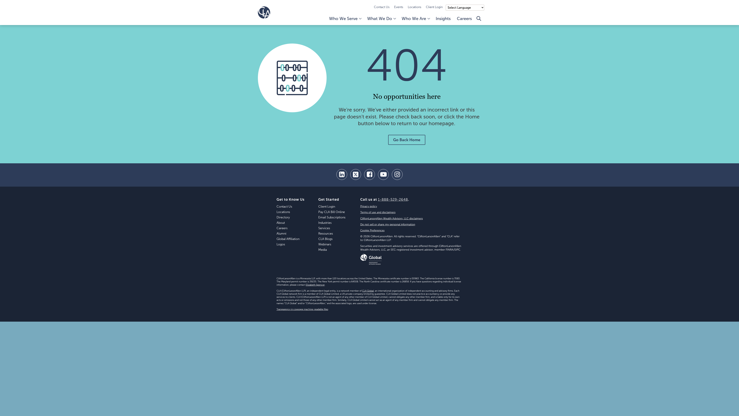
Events (398, 7)
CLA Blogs (325, 239)
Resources (325, 233)
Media (322, 249)
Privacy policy (368, 206)
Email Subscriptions (331, 217)
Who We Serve (343, 18)
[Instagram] (397, 174)
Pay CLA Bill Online (331, 212)
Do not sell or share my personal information (387, 224)
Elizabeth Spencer (315, 284)
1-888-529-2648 (393, 199)
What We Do (379, 18)
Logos (281, 244)
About (281, 222)
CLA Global (368, 290)
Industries (325, 222)
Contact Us (382, 7)
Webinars (324, 244)
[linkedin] (341, 174)
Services (324, 228)
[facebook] (369, 174)
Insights (443, 18)
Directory (283, 217)
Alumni (281, 233)
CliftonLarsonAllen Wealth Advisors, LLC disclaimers (391, 218)
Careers (464, 18)
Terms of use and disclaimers (377, 212)
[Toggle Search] (479, 20)
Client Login (434, 7)
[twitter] (355, 174)
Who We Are (414, 18)
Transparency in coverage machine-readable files (302, 309)
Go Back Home (406, 140)
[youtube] (383, 174)
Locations (414, 7)
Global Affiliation (288, 239)
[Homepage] (264, 12)
